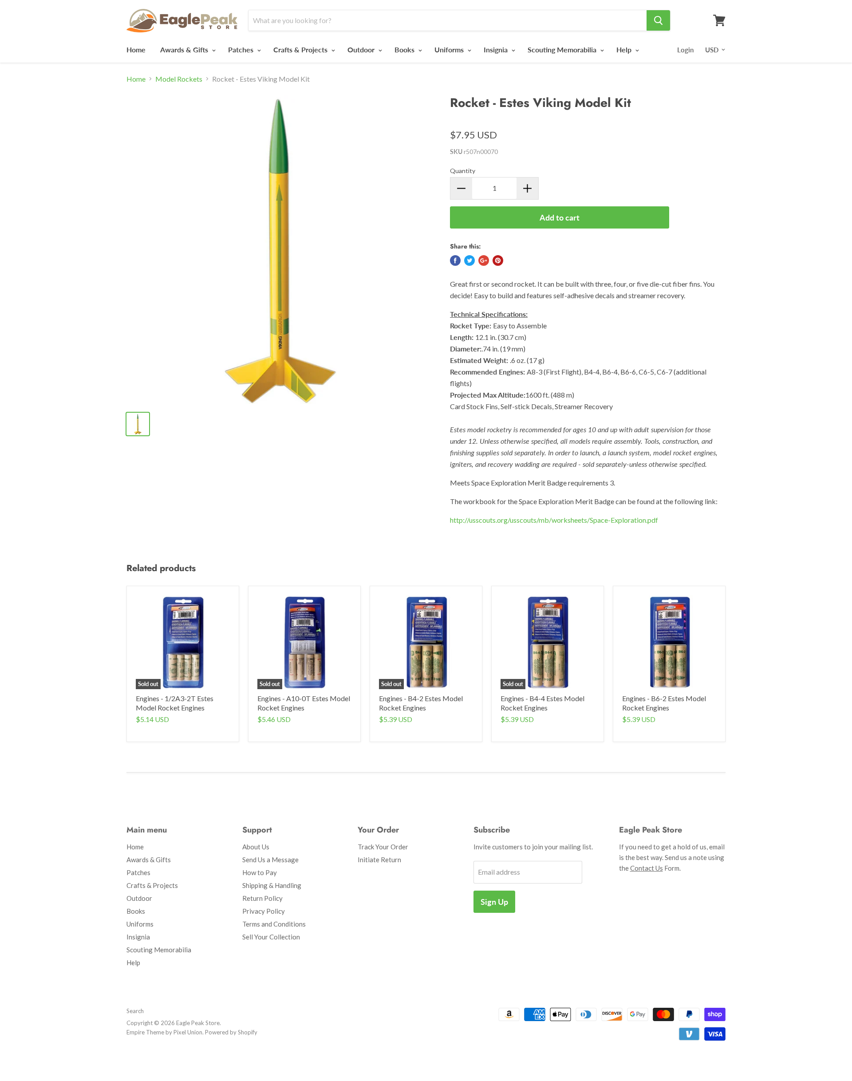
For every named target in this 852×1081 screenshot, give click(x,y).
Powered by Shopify (231, 1032)
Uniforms (449, 49)
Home (136, 49)
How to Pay (259, 872)
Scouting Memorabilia (563, 49)
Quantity (462, 170)
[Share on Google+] (483, 260)
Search (135, 1010)
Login (685, 50)
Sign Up (494, 902)
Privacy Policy (263, 911)
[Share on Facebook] (455, 260)
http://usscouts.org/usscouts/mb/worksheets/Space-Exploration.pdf (554, 520)
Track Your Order (383, 847)
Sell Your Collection (271, 937)
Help (624, 49)
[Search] (658, 20)
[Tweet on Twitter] (469, 260)
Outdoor (361, 49)
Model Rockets (178, 79)
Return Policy (262, 898)
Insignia (496, 49)
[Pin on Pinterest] (498, 260)
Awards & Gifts (185, 49)
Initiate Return (379, 860)
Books (405, 49)
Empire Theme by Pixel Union (164, 1032)
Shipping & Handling (271, 885)
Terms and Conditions (274, 924)
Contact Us (646, 868)
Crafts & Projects (301, 49)
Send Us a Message (270, 860)
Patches (241, 49)
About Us (255, 847)
